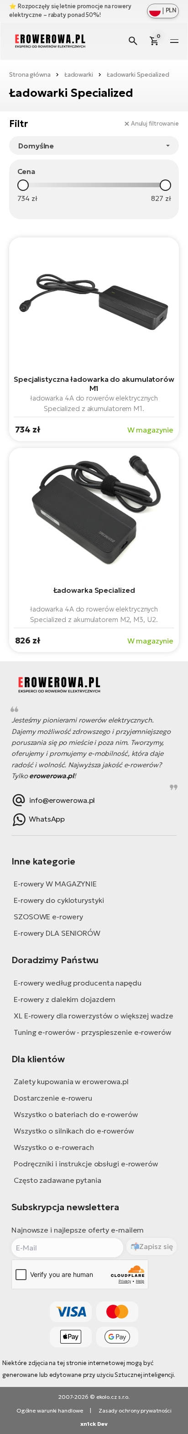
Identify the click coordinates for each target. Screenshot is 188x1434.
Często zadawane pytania (57, 1180)
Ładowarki (78, 75)
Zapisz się (155, 1246)
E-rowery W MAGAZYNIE (55, 883)
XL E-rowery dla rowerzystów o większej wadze (93, 1015)
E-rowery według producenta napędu (77, 982)
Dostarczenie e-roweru (53, 1097)
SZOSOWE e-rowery (48, 916)
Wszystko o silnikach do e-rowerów (74, 1130)
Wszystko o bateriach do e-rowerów (76, 1114)
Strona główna (30, 75)
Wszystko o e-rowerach (54, 1147)
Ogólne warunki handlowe (49, 1410)
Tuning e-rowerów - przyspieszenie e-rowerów (92, 1032)
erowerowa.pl (51, 775)
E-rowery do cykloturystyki (59, 900)
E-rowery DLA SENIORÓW (57, 933)
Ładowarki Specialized (138, 75)
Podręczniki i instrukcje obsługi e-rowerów (86, 1163)
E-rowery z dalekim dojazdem (64, 999)
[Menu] (174, 41)
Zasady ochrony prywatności (135, 1410)
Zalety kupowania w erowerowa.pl (71, 1081)
